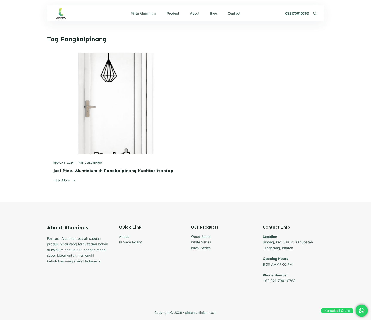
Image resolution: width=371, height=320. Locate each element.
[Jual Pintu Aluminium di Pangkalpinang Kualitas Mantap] (114, 103)
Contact (234, 13)
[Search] (314, 13)
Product (173, 13)
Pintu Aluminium (143, 13)
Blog (213, 13)
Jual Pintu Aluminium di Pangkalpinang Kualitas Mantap (113, 170)
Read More (64, 180)
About (194, 13)
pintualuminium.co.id (201, 313)
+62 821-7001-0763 (279, 281)
